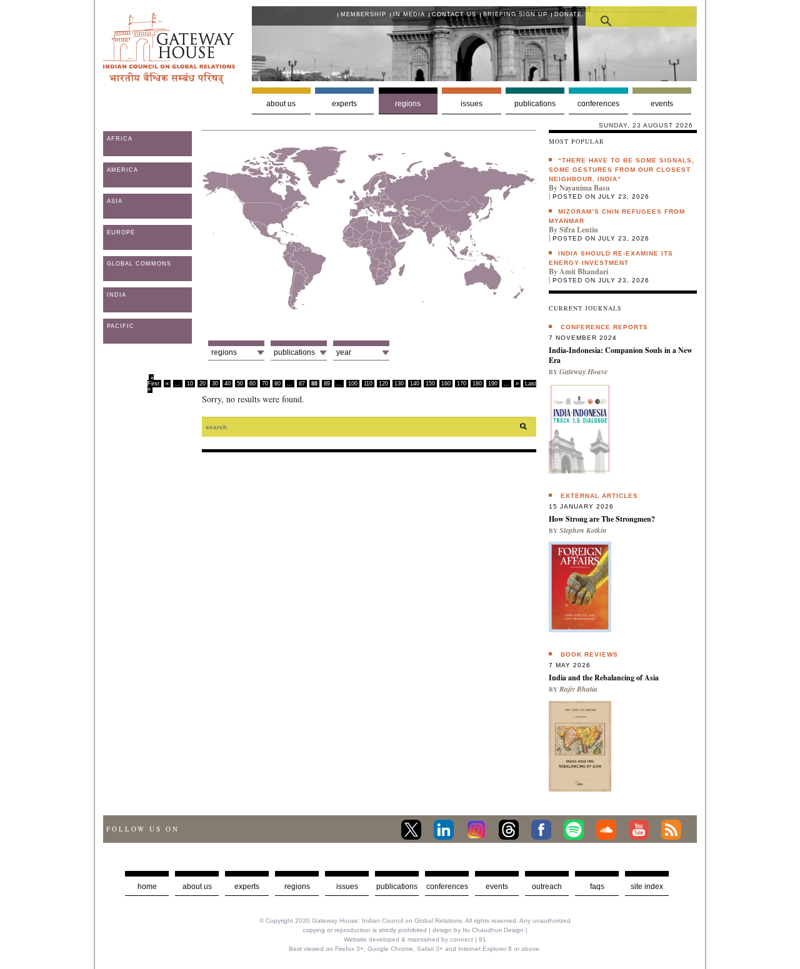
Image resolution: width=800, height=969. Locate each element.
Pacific (120, 326)
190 (493, 383)
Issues (471, 103)
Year (343, 352)
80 (277, 383)
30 (215, 383)
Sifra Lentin (578, 229)
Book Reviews (589, 654)
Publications (535, 103)
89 (327, 383)
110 (368, 383)
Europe (121, 232)
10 (190, 383)
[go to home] (169, 81)
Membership (363, 14)
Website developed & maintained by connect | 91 (415, 939)
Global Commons (139, 264)
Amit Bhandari (583, 271)
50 (240, 383)
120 (383, 383)
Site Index (647, 886)
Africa (119, 139)
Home (147, 886)
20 (202, 383)
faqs (597, 886)
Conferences (598, 103)
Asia (114, 201)
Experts (344, 103)
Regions (408, 103)
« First (153, 381)
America (122, 170)
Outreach (547, 886)
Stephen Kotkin (583, 530)
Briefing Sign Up (515, 14)
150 (430, 383)
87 (302, 383)
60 (252, 383)
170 (461, 383)
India (116, 295)
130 (399, 383)
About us (281, 103)
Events (662, 103)
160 (446, 383)
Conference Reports (604, 327)
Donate (568, 14)
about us (197, 886)
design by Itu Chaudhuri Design (478, 930)
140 (414, 383)
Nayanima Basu (584, 187)
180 (477, 383)
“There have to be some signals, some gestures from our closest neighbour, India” (621, 169)
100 (353, 383)
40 (227, 383)
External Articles (599, 495)
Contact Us (454, 14)
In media (409, 14)
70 (265, 383)
